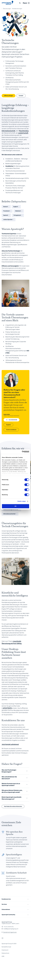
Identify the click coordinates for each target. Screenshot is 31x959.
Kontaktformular (6, 947)
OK (15, 506)
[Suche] (20, 3)
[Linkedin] (2, 938)
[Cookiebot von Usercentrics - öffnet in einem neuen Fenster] (22, 452)
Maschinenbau (24, 131)
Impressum (5, 950)
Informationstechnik (8, 131)
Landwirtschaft (23, 133)
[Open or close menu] (29, 3)
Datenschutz (5, 953)
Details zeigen (22, 501)
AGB (3, 956)
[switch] (26, 484)
